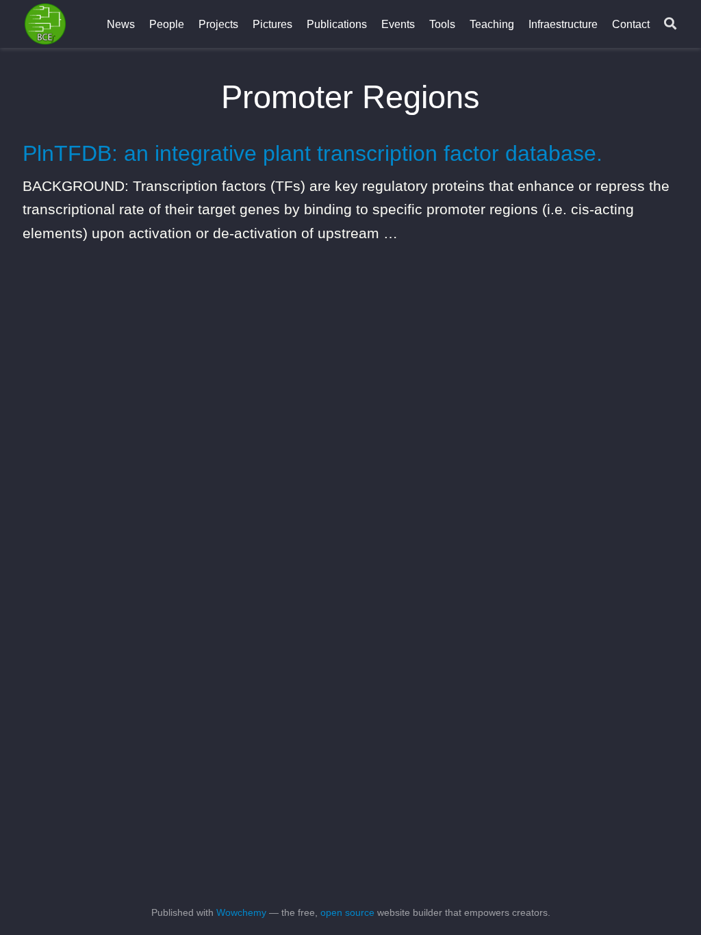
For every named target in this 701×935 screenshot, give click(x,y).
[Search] (670, 24)
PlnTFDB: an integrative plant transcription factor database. (312, 153)
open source (347, 912)
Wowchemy (241, 912)
